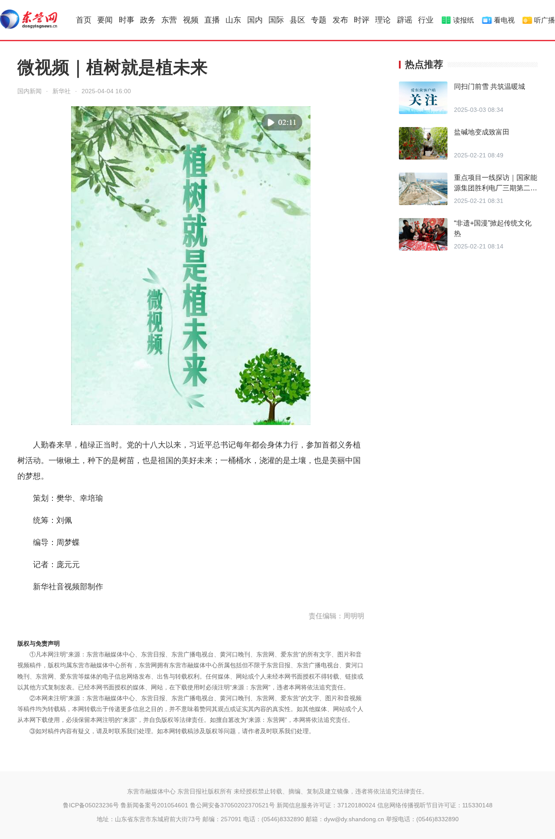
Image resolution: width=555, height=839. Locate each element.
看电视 (504, 20)
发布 (340, 20)
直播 (212, 20)
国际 (276, 20)
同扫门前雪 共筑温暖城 (489, 86)
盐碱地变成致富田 (481, 132)
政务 (148, 20)
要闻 (105, 20)
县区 (297, 20)
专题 (318, 20)
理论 (383, 20)
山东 (233, 20)
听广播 (544, 20)
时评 (361, 20)
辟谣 (404, 20)
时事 (126, 20)
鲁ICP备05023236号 (91, 805)
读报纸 (463, 20)
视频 (191, 20)
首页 (83, 20)
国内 (255, 20)
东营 (169, 20)
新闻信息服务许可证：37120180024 (326, 805)
